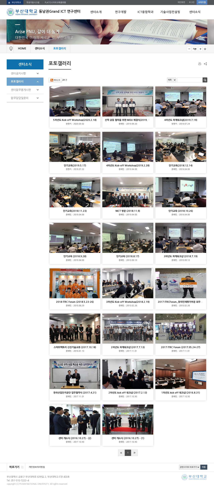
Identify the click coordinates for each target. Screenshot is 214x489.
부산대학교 (16, 3)
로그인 (191, 2)
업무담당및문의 (19, 98)
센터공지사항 (18, 73)
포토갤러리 (17, 81)
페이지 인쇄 (200, 64)
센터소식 (195, 12)
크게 (200, 49)
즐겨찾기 (205, 49)
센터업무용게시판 (21, 89)
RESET (195, 49)
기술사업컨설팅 (170, 12)
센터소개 (96, 12)
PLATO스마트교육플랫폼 (55, 3)
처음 (121, 453)
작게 (189, 49)
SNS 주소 (205, 64)
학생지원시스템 (32, 3)
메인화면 (181, 2)
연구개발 (120, 12)
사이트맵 (202, 2)
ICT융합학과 (145, 12)
